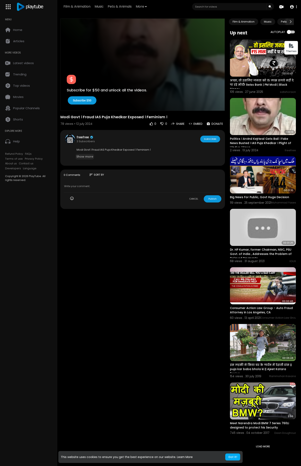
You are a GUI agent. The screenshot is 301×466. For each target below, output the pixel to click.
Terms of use (14, 159)
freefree (83, 137)
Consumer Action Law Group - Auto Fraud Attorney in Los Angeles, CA (261, 310)
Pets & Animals (120, 6)
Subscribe (210, 139)
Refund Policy (14, 154)
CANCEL (193, 198)
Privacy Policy (34, 159)
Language (29, 168)
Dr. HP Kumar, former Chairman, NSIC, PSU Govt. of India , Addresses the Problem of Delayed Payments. (261, 254)
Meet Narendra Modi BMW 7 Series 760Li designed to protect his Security (259, 425)
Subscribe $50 (82, 100)
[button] (293, 6)
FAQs (28, 154)
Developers (13, 168)
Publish (212, 198)
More (140, 6)
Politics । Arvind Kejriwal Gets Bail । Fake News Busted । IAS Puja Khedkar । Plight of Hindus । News (260, 143)
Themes (291, 51)
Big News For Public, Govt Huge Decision (259, 197)
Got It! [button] (232, 457)
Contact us (26, 163)
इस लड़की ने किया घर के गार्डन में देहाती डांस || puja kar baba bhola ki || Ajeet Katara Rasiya (261, 369)
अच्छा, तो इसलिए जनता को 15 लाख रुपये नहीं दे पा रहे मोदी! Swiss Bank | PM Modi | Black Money (262, 84)
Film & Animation (77, 6)
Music (99, 6)
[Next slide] (290, 21)
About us (11, 163)
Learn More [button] (185, 457)
